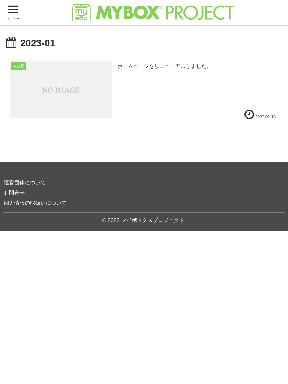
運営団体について (25, 183)
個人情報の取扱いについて (35, 203)
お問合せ (14, 193)
